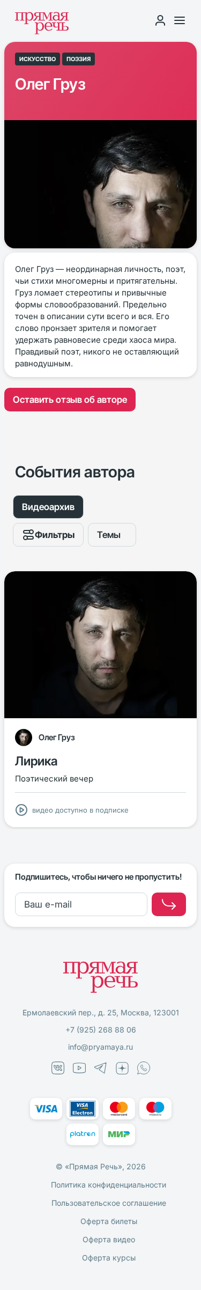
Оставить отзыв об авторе (70, 399)
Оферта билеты (108, 1221)
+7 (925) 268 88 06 (100, 1029)
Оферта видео (109, 1239)
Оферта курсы (109, 1257)
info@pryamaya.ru (100, 1046)
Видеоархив (48, 507)
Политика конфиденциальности (108, 1184)
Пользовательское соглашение (108, 1202)
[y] (169, 904)
